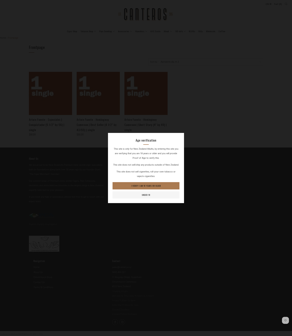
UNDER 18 (146, 194)
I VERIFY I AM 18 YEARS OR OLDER (146, 185)
